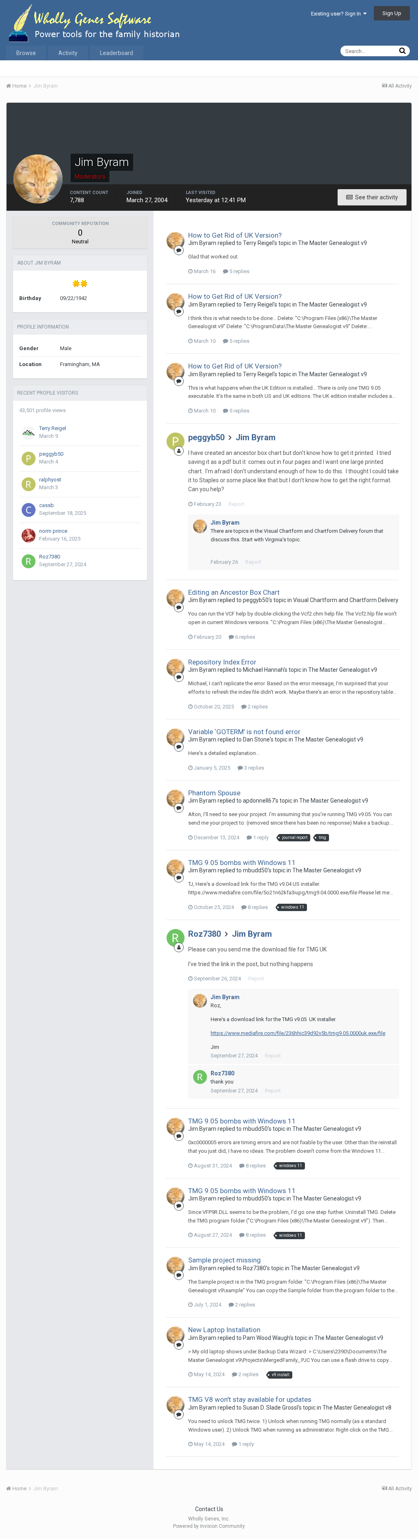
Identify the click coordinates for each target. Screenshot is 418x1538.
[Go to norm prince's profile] (29, 536)
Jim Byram (256, 437)
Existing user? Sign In (337, 14)
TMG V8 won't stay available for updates (249, 1399)
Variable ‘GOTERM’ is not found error (244, 732)
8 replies (257, 907)
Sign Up (391, 13)
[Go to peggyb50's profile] (29, 459)
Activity (68, 53)
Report (237, 504)
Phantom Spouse (214, 793)
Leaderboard (116, 53)
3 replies (253, 768)
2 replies (257, 707)
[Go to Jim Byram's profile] (176, 241)
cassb (46, 505)
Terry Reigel (52, 428)
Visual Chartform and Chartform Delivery (345, 600)
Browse (26, 53)
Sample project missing (224, 1260)
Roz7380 (49, 557)
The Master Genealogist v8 (356, 1407)
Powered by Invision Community (209, 1526)
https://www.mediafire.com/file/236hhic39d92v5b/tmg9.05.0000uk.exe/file (298, 1033)
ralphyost (50, 480)
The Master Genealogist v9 (332, 243)
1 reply (260, 837)
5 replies (238, 271)
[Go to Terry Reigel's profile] (29, 433)
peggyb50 (51, 454)
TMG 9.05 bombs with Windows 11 (242, 862)
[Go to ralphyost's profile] (29, 484)
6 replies (244, 637)
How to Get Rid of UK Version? (235, 235)
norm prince (53, 531)
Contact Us (209, 1509)
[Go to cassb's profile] (29, 510)
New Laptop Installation (224, 1330)
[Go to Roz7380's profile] (29, 561)
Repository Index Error (222, 662)
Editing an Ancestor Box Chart (234, 592)
